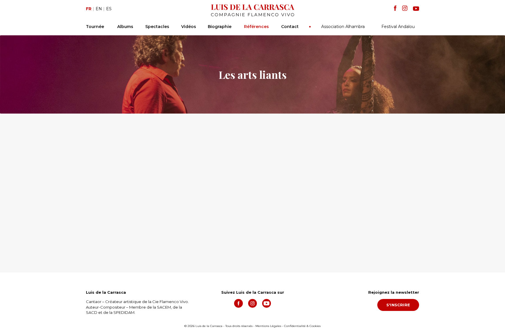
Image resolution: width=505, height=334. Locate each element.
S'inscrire (398, 304)
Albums (125, 26)
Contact (290, 26)
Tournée (95, 26)
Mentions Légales (268, 326)
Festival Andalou (398, 26)
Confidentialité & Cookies (302, 326)
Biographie (219, 26)
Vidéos (188, 26)
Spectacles (157, 26)
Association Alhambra (343, 26)
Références (256, 26)
